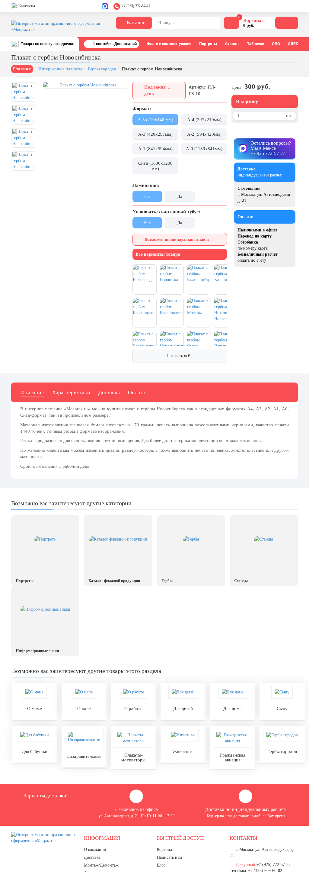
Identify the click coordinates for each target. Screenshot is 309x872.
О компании (95, 849)
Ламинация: (145, 185)
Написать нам (169, 857)
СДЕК (293, 44)
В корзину (247, 101)
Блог (161, 865)
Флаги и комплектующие (169, 44)
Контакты (26, 6)
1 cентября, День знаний (115, 44)
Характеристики (71, 392)
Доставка (109, 392)
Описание (32, 392)
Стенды (232, 44)
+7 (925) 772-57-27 (136, 6)
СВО (276, 44)
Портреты (208, 44)
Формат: (141, 108)
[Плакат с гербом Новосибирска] (23, 92)
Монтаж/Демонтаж (101, 865)
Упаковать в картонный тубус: (166, 211)
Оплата (136, 392)
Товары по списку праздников (47, 44)
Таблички (255, 44)
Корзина (164, 849)
